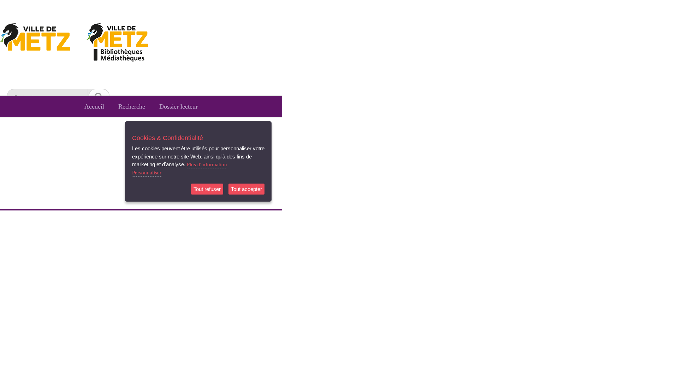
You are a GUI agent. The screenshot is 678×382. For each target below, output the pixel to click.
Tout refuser (207, 189)
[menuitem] (94, 106)
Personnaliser (146, 172)
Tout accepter (246, 189)
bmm (127, 43)
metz (42, 43)
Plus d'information (207, 164)
